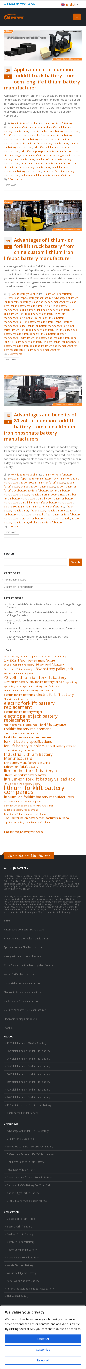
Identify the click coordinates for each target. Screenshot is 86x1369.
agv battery (71, 682)
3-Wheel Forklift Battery (20, 1234)
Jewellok (8, 1027)
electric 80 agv (12, 506)
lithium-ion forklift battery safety (25, 775)
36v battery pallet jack (54, 669)
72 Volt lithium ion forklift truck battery (28, 1089)
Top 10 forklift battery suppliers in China (25, 814)
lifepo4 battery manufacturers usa (48, 510)
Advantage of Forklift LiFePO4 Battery (28, 1130)
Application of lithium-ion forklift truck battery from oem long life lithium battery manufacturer (42, 78)
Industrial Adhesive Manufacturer (23, 983)
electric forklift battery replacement (29, 705)
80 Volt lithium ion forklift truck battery (28, 1074)
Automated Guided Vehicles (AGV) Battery (30, 1288)
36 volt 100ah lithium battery (19, 664)
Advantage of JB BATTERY (21, 1169)
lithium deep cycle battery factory (22, 783)
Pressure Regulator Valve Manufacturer (26, 938)
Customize (43, 1349)
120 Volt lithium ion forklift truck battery (29, 1105)
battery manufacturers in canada (26, 127)
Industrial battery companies (19, 750)
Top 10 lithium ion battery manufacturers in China (36, 818)
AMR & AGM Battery (18, 1296)
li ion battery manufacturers (38, 321)
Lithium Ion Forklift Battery (57, 123)
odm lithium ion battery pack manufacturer (45, 337)
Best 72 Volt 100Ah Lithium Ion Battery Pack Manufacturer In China (42, 622)
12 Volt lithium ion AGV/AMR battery (27, 1043)
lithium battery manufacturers (39, 139)
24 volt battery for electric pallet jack (23, 656)
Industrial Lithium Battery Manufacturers (28, 756)
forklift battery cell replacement (21, 724)
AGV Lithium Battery (15, 579)
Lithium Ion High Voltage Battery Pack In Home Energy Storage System (44, 605)
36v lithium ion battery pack (18, 673)
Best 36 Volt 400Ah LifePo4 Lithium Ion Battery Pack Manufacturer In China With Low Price (37, 638)
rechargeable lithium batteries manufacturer (46, 175)
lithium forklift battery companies (34, 790)
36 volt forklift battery (50, 664)
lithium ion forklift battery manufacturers (39, 797)
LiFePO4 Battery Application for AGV (27, 1200)
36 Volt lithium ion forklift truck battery (28, 1050)
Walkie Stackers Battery (20, 1265)
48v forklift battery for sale (47, 682)
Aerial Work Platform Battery (23, 1280)
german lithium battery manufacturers (42, 506)
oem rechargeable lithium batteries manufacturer (32, 349)
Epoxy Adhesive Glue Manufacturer (23, 947)
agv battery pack (12, 686)
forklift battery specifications (28, 741)
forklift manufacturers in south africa (25, 135)
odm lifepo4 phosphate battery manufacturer (47, 151)
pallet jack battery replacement (21, 809)
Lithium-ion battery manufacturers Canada (46, 518)
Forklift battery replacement (27, 729)
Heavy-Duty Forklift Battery (22, 1249)
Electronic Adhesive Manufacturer (23, 992)
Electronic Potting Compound (20, 1018)
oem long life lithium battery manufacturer (53, 345)
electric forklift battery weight (23, 712)
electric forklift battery (55, 694)
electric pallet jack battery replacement (31, 718)
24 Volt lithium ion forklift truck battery (28, 1058)
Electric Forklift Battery (19, 1226)
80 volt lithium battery (43, 486)
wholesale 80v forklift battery (45, 522)
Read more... (11, 185)
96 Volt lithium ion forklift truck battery (28, 1097)
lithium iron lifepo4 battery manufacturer (45, 143)
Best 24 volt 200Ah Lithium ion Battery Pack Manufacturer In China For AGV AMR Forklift (42, 630)
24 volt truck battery (55, 656)
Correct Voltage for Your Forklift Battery (29, 1177)
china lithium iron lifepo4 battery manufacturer (30, 313)
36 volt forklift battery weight (19, 669)
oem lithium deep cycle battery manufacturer (46, 163)
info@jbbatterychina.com (21, 4)
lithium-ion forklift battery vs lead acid (40, 779)
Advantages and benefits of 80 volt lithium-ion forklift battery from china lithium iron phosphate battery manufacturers (40, 426)
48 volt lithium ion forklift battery (35, 678)
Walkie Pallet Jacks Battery (21, 1273)
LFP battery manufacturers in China (27, 763)
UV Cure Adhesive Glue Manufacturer (25, 1009)
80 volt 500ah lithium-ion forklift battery (43, 482)
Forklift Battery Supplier (24, 123)
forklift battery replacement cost (21, 733)
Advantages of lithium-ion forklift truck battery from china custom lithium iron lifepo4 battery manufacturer (39, 249)
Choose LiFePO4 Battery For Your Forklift (30, 1185)
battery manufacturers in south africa (43, 494)
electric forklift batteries (19, 695)
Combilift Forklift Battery (20, 1241)
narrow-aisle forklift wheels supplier (23, 801)
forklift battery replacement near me (27, 737)
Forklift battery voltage (61, 746)
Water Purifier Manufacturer (19, 974)
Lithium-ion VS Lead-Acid (21, 1138)
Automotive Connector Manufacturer (24, 929)
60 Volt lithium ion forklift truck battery (28, 1081)
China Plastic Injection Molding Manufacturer (29, 965)
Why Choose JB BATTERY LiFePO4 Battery (30, 1146)
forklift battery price (53, 724)
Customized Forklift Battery (22, 1112)
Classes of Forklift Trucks (21, 1218)
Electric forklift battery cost (18, 699)
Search (9, 553)
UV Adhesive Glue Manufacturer (22, 1001)
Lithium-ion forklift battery (21, 767)
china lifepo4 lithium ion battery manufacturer (48, 309)
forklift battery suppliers (24, 746)
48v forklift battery (16, 682)
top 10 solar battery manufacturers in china (27, 822)
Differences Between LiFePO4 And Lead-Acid (32, 1154)
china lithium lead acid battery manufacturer (54, 131)
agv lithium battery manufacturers (41, 686)
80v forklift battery (38, 490)
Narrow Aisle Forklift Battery (23, 1257)
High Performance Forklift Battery (25, 1161)
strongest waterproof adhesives (22, 956)
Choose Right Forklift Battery (23, 1193)
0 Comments (15, 179)
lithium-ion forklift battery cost (33, 771)
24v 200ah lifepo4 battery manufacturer (30, 297)
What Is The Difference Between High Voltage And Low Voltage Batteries (39, 613)
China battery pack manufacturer (50, 301)
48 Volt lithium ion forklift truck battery (28, 1066)
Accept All (43, 1339)
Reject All (43, 1360)
